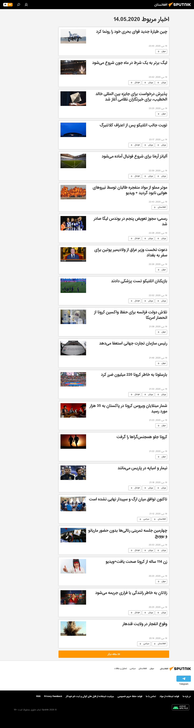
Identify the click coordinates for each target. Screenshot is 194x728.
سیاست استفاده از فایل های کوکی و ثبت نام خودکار (90, 696)
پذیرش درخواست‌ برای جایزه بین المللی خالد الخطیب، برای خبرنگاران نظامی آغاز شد (131, 97)
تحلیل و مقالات (120, 668)
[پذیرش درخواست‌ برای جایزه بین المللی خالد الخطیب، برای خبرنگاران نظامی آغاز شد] (73, 98)
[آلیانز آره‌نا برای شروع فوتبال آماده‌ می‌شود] (73, 161)
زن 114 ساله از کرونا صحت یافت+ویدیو (136, 562)
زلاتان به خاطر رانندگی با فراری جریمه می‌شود (131, 593)
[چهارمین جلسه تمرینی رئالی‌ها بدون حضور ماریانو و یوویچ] (73, 535)
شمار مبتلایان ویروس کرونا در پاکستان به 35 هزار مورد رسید (128, 409)
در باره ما (187, 696)
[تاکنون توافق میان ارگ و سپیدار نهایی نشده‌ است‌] (73, 504)
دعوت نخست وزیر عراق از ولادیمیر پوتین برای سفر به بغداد (130, 253)
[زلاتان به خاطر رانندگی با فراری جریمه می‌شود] (73, 597)
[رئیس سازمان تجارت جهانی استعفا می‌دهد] (73, 348)
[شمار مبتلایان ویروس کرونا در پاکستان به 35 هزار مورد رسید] (73, 410)
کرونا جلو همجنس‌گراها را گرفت (142, 437)
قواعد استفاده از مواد (169, 696)
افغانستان (162, 207)
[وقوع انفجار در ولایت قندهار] (73, 628)
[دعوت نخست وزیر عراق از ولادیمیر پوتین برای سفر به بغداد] (73, 254)
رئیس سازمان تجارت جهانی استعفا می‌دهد (133, 344)
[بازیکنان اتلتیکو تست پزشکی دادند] (73, 285)
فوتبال (137, 82)
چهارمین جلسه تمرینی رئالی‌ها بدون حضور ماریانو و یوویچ (127, 534)
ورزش (163, 82)
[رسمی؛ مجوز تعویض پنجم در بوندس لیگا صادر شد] (73, 223)
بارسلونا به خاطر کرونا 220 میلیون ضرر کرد (134, 375)
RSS (38, 696)
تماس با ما (151, 696)
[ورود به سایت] (26, 5)
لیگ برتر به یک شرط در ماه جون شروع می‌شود (129, 63)
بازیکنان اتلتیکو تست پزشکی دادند (139, 281)
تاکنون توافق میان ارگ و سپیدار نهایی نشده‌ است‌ (128, 500)
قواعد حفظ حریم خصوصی (129, 696)
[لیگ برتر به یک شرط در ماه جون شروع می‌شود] (73, 67)
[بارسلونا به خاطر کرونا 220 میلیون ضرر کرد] (73, 379)
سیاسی (146, 519)
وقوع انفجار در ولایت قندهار (144, 624)
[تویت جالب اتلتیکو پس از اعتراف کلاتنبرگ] (73, 130)
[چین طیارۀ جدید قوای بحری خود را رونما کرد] (73, 36)
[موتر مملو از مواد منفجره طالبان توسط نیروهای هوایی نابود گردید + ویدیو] (73, 192)
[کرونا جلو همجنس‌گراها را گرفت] (73, 441)
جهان (164, 51)
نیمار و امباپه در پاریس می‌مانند (142, 468)
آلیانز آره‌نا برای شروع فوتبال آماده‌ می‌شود (134, 157)
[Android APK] (180, 708)
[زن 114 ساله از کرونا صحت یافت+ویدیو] (73, 566)
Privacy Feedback (53, 696)
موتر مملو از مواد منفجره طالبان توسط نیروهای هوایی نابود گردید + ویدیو (130, 191)
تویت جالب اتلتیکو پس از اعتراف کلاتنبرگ (133, 126)
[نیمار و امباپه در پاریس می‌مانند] (73, 472)
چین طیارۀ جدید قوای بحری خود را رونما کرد (131, 32)
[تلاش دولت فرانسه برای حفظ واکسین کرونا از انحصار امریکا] (73, 317)
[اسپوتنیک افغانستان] (180, 7)
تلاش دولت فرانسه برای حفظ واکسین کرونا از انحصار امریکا (130, 315)
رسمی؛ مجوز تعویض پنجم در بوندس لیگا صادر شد (130, 222)
